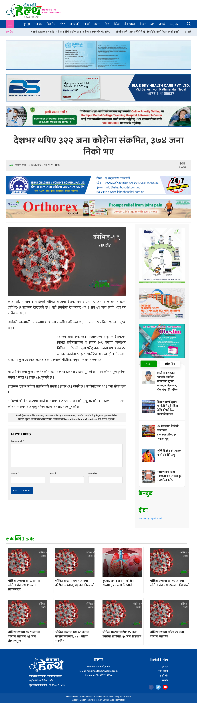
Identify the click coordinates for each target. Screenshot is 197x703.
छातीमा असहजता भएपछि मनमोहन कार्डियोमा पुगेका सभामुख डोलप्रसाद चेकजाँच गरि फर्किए (167, 381)
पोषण (62, 24)
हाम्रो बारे (164, 676)
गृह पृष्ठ (26, 24)
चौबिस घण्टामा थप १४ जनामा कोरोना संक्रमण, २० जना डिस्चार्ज (169, 583)
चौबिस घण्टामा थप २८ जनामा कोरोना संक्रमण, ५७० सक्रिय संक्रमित (72, 636)
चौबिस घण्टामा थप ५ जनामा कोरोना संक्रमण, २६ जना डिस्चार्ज (74, 583)
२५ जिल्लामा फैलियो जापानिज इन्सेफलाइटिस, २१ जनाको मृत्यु (170, 32)
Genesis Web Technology (114, 700)
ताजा (149, 364)
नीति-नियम (163, 671)
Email (53, 474)
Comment (17, 441)
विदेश (117, 24)
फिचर (143, 24)
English (174, 24)
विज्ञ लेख (51, 24)
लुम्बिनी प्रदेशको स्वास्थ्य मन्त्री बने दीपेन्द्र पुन (169, 453)
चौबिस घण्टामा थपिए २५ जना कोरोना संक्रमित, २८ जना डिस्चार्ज (122, 634)
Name (15, 474)
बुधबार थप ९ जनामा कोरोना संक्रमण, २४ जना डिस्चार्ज (119, 583)
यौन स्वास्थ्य (129, 24)
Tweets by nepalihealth (150, 519)
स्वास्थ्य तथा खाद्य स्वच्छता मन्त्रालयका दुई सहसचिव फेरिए (169, 476)
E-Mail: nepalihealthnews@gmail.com (98, 671)
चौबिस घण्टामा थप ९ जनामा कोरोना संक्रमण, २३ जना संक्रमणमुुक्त (24, 636)
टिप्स (107, 24)
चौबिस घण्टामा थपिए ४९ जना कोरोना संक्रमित (167, 634)
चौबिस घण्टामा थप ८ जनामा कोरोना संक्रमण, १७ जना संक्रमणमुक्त (24, 585)
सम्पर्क (162, 24)
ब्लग (152, 24)
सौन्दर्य (86, 24)
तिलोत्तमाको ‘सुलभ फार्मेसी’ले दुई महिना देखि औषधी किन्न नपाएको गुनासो (106, 32)
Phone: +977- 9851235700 (98, 675)
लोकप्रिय (170, 364)
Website (92, 474)
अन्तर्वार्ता (74, 24)
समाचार (38, 24)
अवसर (97, 24)
